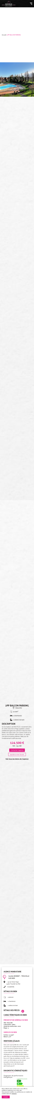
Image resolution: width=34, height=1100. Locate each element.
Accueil (4, 35)
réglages (14, 1093)
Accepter (6, 1097)
